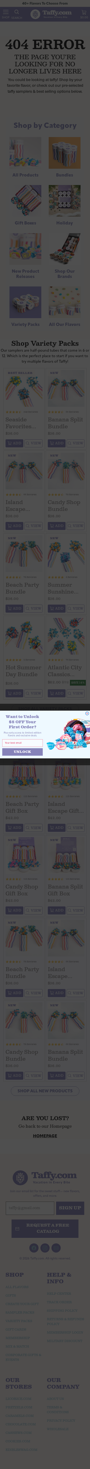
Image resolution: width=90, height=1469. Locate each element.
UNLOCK (22, 752)
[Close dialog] (87, 713)
